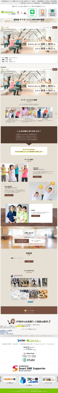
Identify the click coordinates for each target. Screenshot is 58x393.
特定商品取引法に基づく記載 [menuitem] (26, 343)
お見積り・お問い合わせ (6, 333)
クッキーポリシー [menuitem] (51, 343)
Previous (0, 379)
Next (57, 379)
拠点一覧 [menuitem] (15, 343)
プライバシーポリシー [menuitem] (39, 343)
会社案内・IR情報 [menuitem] (6, 343)
